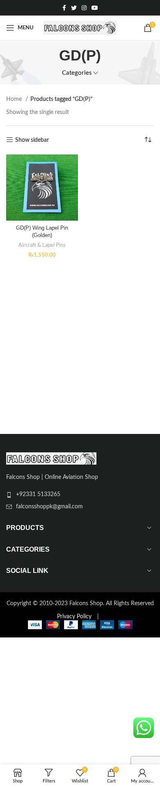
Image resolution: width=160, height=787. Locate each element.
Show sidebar (32, 140)
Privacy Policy (74, 616)
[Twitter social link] (74, 7)
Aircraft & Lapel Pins (42, 245)
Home (14, 99)
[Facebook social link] (64, 7)
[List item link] (80, 494)
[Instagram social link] (84, 7)
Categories (77, 73)
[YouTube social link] (95, 7)
